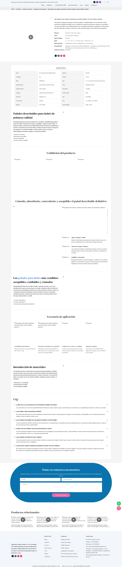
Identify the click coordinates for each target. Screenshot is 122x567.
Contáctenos (47, 556)
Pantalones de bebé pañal (40, 9)
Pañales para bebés (27, 9)
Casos (45, 551)
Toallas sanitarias (65, 548)
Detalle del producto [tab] (61, 68)
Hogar (45, 539)
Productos (18, 9)
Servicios (46, 545)
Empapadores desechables (67, 551)
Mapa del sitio (76, 566)
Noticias (46, 553)
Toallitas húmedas (65, 545)
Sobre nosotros (48, 548)
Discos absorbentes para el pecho (69, 553)
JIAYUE (13, 9)
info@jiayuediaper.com (100, 546)
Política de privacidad (66, 566)
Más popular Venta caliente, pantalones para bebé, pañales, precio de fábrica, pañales (68, 9)
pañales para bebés (29, 278)
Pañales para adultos (66, 542)
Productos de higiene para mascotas (69, 556)
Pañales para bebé (65, 539)
